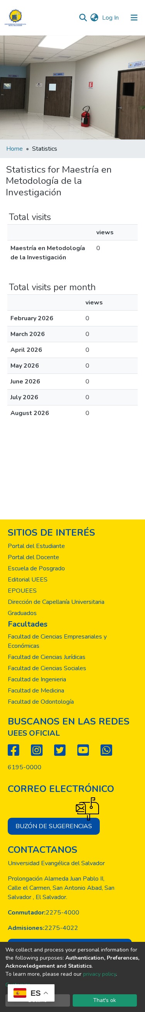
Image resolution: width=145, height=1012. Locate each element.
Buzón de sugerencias (53, 826)
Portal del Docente (33, 557)
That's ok (104, 1000)
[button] (94, 17)
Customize (18, 984)
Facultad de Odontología (41, 702)
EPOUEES (22, 591)
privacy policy (99, 974)
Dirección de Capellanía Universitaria (56, 602)
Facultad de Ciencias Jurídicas (46, 657)
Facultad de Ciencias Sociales (47, 668)
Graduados (22, 613)
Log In (111, 17)
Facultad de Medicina (36, 690)
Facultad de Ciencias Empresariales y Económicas (57, 641)
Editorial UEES (28, 579)
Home (14, 149)
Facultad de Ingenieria (37, 679)
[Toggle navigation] (134, 17)
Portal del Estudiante (36, 546)
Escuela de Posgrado (36, 568)
